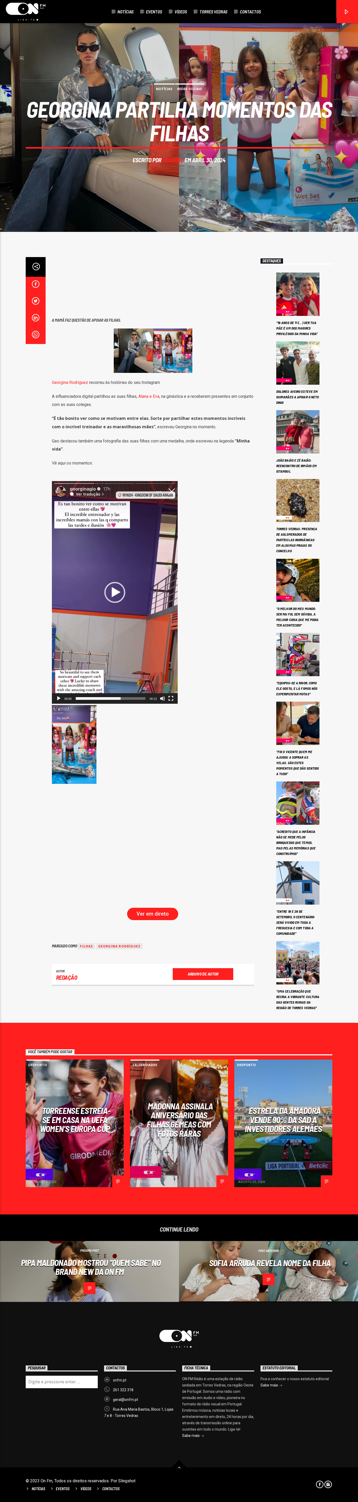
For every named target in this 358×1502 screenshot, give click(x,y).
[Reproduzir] (58, 698)
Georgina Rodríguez (70, 382)
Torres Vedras (213, 11)
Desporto (37, 1064)
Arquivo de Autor (203, 973)
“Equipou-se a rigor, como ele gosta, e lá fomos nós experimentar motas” (297, 688)
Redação (173, 160)
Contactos (250, 11)
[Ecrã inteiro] (170, 698)
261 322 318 (123, 1390)
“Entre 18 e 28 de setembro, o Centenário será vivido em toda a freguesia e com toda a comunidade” (295, 922)
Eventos (154, 11)
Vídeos (181, 11)
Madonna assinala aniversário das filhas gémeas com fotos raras (180, 1119)
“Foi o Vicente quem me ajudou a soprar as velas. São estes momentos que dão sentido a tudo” (297, 762)
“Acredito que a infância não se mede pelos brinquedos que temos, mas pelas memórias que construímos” (296, 842)
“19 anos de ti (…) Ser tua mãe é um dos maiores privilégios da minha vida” (297, 328)
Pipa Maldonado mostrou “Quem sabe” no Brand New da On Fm (91, 1267)
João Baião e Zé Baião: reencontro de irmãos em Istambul (296, 465)
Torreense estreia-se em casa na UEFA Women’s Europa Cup (75, 1119)
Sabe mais (191, 1435)
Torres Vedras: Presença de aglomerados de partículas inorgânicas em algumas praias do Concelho (296, 539)
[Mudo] (162, 698)
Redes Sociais (189, 88)
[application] (115, 592)
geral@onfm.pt (125, 1399)
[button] (114, 592)
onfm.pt (119, 1380)
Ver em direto (153, 914)
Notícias (125, 11)
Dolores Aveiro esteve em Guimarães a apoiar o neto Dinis (297, 397)
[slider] (110, 698)
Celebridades (145, 1064)
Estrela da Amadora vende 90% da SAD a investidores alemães (283, 1119)
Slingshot (126, 1480)
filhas (86, 946)
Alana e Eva (148, 396)
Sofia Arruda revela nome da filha (270, 1263)
